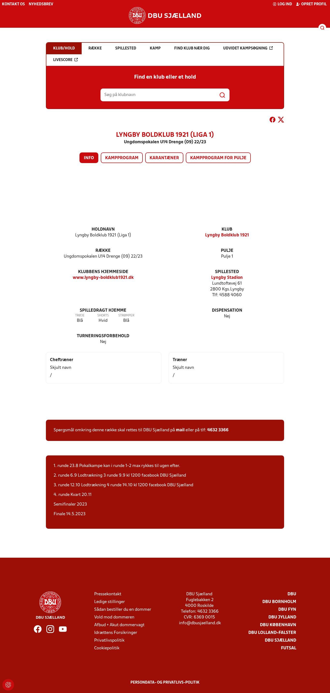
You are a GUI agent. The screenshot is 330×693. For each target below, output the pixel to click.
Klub (227, 229)
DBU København (278, 625)
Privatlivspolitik (109, 640)
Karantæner (164, 158)
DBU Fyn (287, 610)
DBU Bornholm (279, 602)
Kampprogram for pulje (218, 158)
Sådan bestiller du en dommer (122, 610)
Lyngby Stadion (227, 278)
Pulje (227, 251)
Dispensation (227, 311)
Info (89, 158)
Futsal (288, 648)
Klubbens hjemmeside (103, 272)
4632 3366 (218, 430)
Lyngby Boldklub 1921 (227, 235)
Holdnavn (103, 229)
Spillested (227, 272)
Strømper (126, 315)
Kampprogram (121, 158)
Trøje (80, 315)
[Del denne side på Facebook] (272, 120)
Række (103, 251)
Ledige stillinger (109, 602)
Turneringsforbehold (103, 336)
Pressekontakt (107, 594)
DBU (291, 594)
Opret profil (314, 4)
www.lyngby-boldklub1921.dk (103, 278)
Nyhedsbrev (41, 4)
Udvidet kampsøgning (245, 48)
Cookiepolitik (106, 648)
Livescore (62, 60)
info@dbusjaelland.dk (200, 623)
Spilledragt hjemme (103, 311)
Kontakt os (13, 4)
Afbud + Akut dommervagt (119, 625)
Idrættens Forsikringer (115, 633)
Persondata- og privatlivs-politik (165, 682)
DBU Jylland (282, 617)
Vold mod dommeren (114, 617)
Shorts (103, 315)
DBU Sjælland (280, 640)
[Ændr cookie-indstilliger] (8, 685)
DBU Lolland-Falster (272, 633)
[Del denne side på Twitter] (281, 120)
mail (180, 430)
